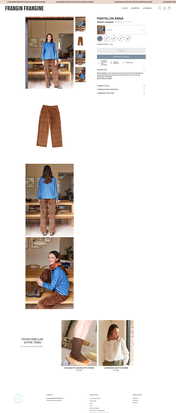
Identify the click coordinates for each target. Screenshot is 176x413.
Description (102, 70)
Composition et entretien (107, 89)
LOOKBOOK (135, 8)
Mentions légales (94, 408)
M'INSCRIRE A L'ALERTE (121, 57)
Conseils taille (103, 86)
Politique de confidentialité (97, 410)
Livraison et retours (105, 93)
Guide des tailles (102, 44)
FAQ (91, 403)
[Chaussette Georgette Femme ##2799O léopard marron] (79, 343)
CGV (91, 405)
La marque (147, 8)
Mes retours (93, 401)
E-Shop (125, 8)
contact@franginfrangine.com (55, 398)
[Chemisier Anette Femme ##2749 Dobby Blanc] (116, 343)
